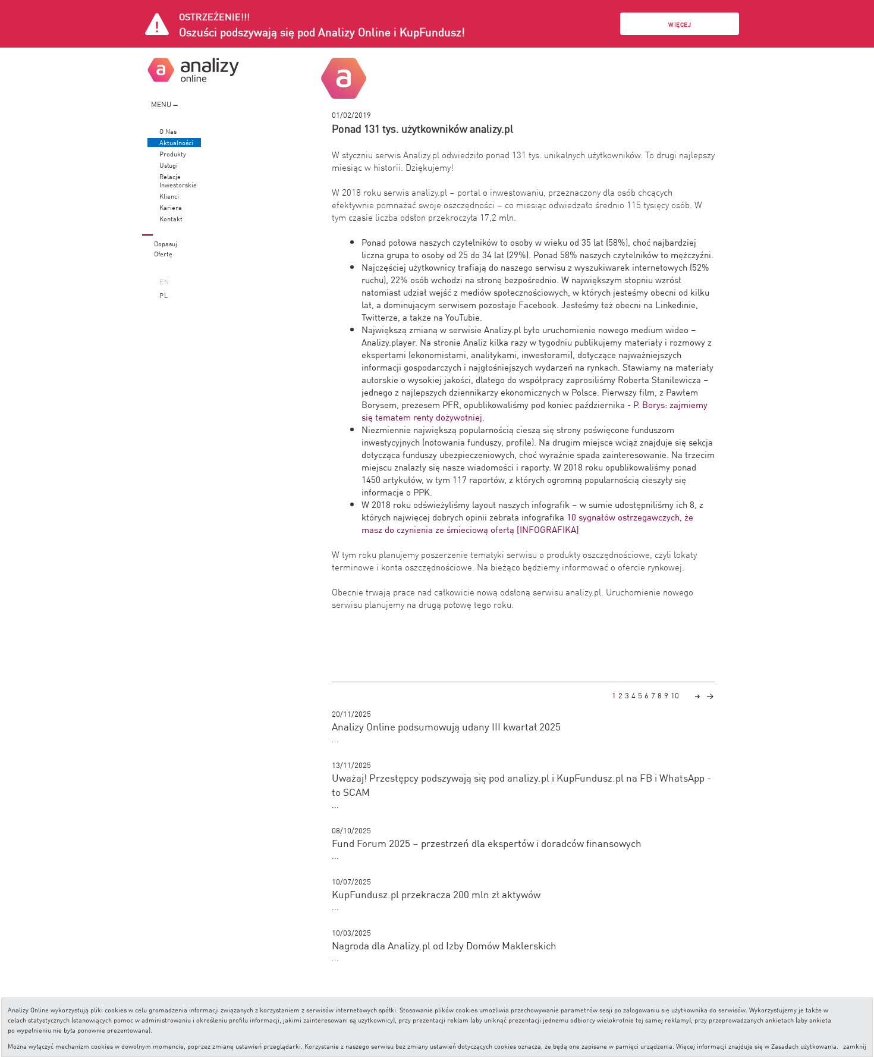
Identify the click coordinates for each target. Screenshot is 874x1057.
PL (163, 295)
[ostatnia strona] (710, 695)
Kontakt (171, 218)
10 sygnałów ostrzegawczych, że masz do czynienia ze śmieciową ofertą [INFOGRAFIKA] (527, 523)
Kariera (170, 207)
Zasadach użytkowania (804, 1045)
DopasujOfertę (165, 248)
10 (675, 695)
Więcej (679, 24)
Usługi (168, 165)
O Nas (168, 131)
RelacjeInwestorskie (178, 180)
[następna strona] (697, 695)
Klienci (169, 196)
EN (164, 281)
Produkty (172, 153)
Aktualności (176, 142)
